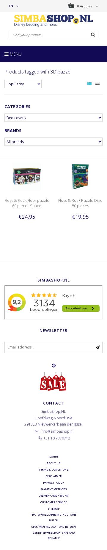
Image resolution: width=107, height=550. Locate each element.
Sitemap (53, 509)
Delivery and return (53, 496)
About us (53, 463)
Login (53, 456)
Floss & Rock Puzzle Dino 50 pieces (80, 203)
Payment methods (53, 489)
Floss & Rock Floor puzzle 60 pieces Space (26, 203)
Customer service (53, 502)
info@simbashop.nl (57, 431)
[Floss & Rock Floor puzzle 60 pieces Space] (26, 176)
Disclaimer (53, 476)
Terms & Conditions (53, 469)
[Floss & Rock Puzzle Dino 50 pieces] (80, 176)
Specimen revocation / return (53, 527)
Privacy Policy (53, 483)
